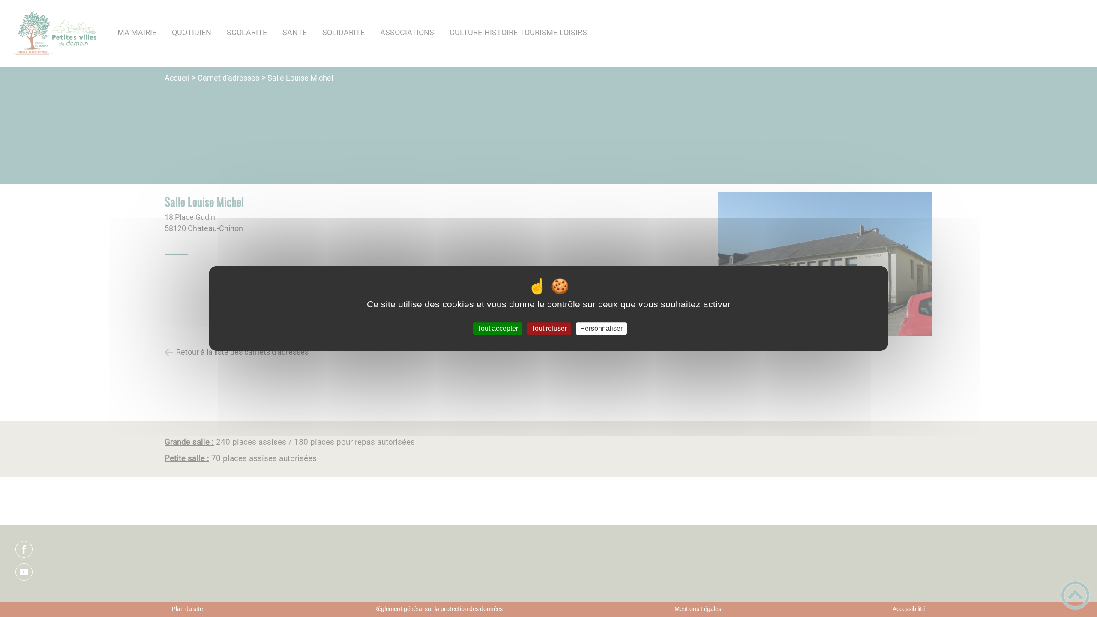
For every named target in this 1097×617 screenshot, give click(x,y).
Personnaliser (601, 328)
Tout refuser (549, 328)
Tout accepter (497, 328)
